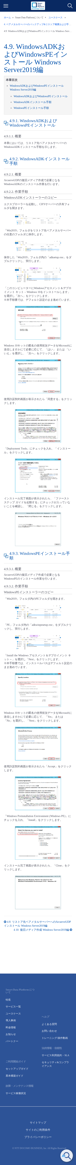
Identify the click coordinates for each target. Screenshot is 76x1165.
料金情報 (11, 1027)
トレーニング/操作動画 (55, 1037)
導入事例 (11, 1020)
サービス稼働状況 (16, 1093)
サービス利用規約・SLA (55, 1055)
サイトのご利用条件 (38, 1129)
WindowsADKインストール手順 (32, 102)
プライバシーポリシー (38, 1137)
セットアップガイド (17, 1068)
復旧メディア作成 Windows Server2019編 (42, 929)
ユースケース (13, 1013)
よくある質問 (49, 1024)
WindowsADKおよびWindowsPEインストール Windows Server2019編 (36, 58)
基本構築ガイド (14, 1075)
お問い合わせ (49, 1030)
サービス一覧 (13, 1006)
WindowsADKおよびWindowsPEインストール (41, 96)
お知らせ (11, 1034)
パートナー (12, 1041)
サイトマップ (38, 1122)
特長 (8, 999)
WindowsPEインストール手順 (31, 108)
